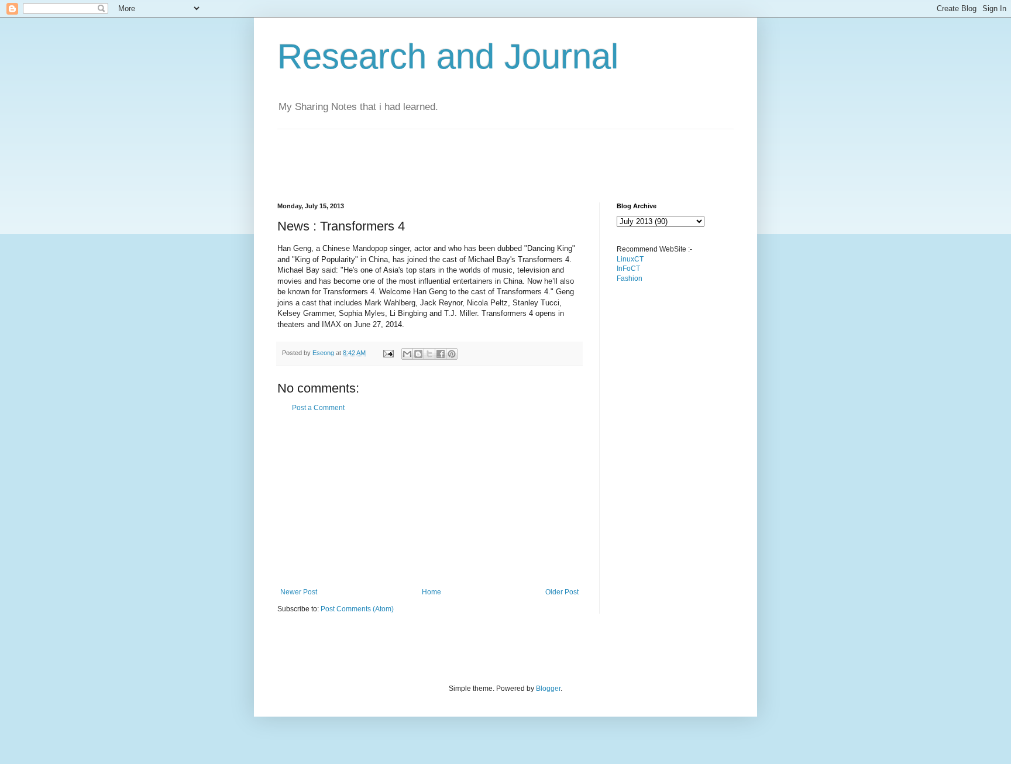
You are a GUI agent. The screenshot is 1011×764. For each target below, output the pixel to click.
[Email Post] (388, 352)
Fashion (629, 278)
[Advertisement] (490, 155)
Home (431, 592)
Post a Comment (318, 408)
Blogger (548, 688)
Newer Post (298, 592)
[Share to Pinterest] (452, 354)
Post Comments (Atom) (357, 609)
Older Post (562, 592)
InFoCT (628, 268)
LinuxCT (630, 259)
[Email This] (407, 354)
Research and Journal (447, 56)
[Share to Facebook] (440, 354)
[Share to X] (429, 354)
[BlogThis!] (418, 354)
